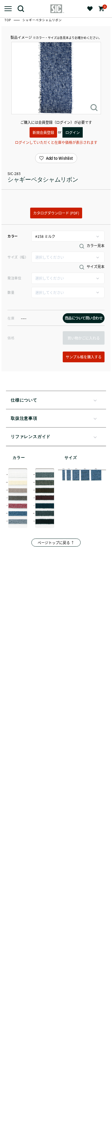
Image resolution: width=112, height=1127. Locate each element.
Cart (104, 6)
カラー (12, 236)
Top (8, 20)
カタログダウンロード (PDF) (56, 212)
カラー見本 (95, 245)
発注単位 (14, 278)
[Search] (23, 8)
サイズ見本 (95, 266)
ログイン (72, 132)
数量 (10, 292)
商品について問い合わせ (84, 317)
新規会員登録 (43, 132)
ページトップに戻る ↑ (56, 542)
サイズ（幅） (17, 257)
